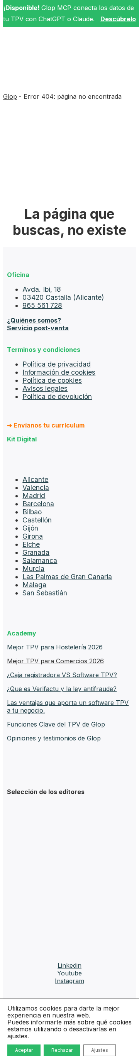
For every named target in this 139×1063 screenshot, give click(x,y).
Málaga (34, 585)
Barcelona (38, 504)
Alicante (35, 479)
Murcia (33, 568)
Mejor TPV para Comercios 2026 (55, 661)
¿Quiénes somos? (34, 320)
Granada (35, 552)
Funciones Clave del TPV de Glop (56, 724)
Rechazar (62, 1050)
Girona (32, 536)
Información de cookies (58, 372)
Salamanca (39, 560)
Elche (31, 544)
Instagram (69, 981)
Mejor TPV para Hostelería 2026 (55, 647)
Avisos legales (45, 388)
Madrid (33, 496)
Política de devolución (57, 396)
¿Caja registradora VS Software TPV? (62, 675)
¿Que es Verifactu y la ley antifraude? (62, 689)
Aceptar (24, 1050)
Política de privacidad (56, 364)
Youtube (69, 973)
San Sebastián (44, 593)
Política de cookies (52, 380)
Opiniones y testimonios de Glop (54, 738)
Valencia (35, 487)
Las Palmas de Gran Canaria (67, 577)
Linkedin (69, 965)
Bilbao (32, 512)
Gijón (30, 528)
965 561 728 (42, 305)
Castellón (37, 520)
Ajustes (99, 1050)
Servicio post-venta (38, 328)
